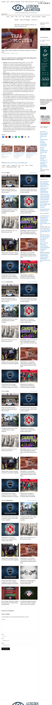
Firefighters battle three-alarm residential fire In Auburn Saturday (10, 211)
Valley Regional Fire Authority (11, 166)
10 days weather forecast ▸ (45, 84)
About (8, 1)
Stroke (3, 166)
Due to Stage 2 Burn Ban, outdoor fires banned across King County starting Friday (10, 602)
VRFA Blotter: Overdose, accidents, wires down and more (7, 154)
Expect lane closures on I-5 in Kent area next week (9, 231)
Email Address (43, 104)
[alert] (45, 41)
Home (8, 16)
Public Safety (24, 162)
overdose (31, 165)
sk (40, 215)
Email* (3, 638)
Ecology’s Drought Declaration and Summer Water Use (43, 150)
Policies (22, 1)
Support (37, 1)
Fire (19, 165)
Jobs (23, 16)
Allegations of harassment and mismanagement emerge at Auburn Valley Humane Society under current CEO (45, 220)
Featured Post (14, 162)
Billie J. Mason (43, 243)
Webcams (17, 19)
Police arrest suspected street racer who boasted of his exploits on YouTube (45, 247)
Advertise (12, 1)
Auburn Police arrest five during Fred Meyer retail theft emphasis (10, 253)
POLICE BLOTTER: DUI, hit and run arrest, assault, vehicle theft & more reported (28, 190)
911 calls (3, 165)
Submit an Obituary (29, 1)
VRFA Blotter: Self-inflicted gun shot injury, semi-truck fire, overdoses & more (19, 154)
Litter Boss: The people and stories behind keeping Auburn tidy (43, 165)
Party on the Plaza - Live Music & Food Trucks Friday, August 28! (44, 134)
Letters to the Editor (36, 16)
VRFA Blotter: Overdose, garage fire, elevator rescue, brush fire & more (31, 154)
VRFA (19, 166)
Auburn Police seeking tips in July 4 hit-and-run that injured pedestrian (45, 238)
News (18, 162)
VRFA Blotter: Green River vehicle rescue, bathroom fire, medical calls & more (28, 211)
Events (12, 16)
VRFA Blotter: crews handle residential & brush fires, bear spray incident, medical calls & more (28, 255)
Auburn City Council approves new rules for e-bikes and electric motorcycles (28, 582)
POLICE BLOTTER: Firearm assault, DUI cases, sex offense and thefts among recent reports (10, 276)
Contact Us (42, 1)
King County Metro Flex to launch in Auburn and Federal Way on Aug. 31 (9, 190)
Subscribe (17, 1)
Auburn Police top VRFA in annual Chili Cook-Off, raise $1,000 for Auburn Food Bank (27, 276)
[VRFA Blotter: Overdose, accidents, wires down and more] (7, 149)
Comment (3, 619)
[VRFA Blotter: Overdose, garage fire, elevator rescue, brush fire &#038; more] (31, 149)
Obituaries (28, 16)
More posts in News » (34, 391)
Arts (20, 16)
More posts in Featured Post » (32, 281)
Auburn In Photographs (25, 19)
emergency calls (14, 165)
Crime (16, 16)
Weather (44, 16)
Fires (23, 165)
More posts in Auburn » (34, 172)
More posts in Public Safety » (33, 500)
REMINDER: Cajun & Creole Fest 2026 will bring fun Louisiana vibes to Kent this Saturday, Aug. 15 (28, 233)
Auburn (8, 162)
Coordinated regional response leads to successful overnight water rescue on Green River (28, 602)
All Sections (34, 19)
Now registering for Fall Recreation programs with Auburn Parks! (44, 142)
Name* (3, 634)
